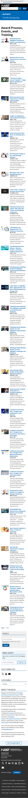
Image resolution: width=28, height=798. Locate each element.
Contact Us (10, 760)
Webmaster (3, 760)
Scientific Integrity (5, 789)
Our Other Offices (17, 760)
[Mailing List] (2, 767)
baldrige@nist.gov (7, 729)
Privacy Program (20, 780)
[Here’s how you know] (14, 2)
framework (11, 713)
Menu (24, 8)
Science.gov (13, 793)
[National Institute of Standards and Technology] (12, 749)
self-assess (5, 722)
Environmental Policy (20, 786)
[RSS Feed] (22, 763)
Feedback (17, 772)
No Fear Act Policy (6, 786)
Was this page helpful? (13, 743)
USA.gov (19, 793)
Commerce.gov (5, 793)
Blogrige (7, 14)
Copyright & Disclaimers (7, 783)
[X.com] (2, 763)
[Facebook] (6, 763)
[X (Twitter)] (2, 674)
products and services (14, 719)
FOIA (13, 786)
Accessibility (12, 780)
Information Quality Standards (18, 789)
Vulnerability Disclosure (19, 783)
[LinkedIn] (9, 763)
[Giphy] (19, 763)
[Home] (6, 5)
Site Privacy (5, 780)
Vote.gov (24, 793)
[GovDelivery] (9, 674)
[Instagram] (12, 763)
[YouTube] (16, 763)
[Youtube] (6, 674)
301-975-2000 (4, 757)
